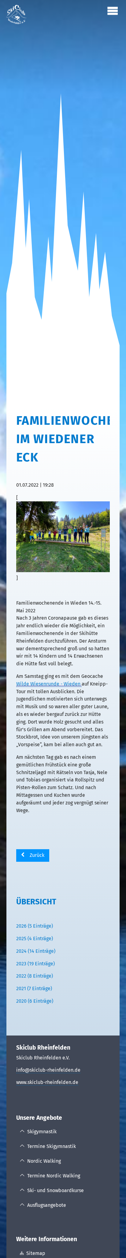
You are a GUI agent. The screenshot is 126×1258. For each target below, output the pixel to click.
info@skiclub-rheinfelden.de (48, 1070)
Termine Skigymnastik (51, 1146)
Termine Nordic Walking (53, 1176)
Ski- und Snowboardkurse (55, 1190)
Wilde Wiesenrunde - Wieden (49, 684)
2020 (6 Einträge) (34, 1001)
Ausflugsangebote (46, 1205)
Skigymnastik (42, 1131)
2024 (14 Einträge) (35, 951)
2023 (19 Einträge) (35, 964)
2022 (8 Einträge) (34, 976)
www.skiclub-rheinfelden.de (47, 1082)
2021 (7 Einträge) (34, 988)
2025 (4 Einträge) (34, 938)
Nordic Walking (44, 1161)
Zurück (37, 855)
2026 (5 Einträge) (34, 926)
